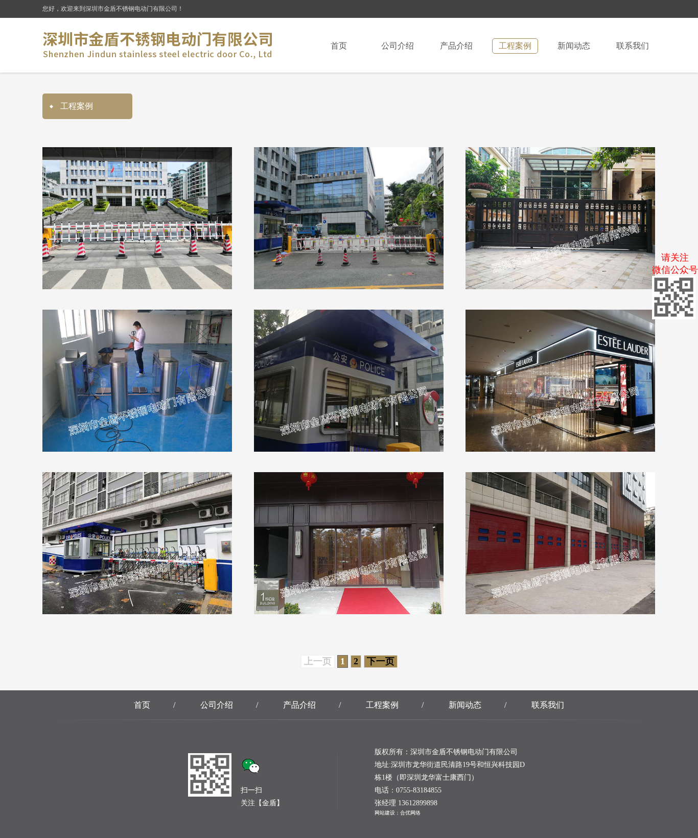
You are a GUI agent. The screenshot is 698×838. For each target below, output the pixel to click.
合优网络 (410, 813)
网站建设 (385, 813)
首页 (339, 45)
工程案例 (515, 45)
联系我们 (632, 45)
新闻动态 (573, 45)
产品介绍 (456, 45)
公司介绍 (397, 45)
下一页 (380, 661)
